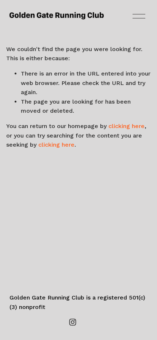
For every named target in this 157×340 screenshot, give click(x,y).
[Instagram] (72, 322)
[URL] (84, 322)
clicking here (126, 126)
